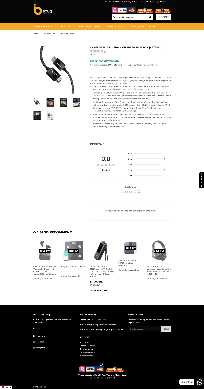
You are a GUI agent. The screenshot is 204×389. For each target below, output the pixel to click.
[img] (96, 51)
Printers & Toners (89, 26)
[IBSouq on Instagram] (101, 365)
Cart (166, 17)
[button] (147, 153)
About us (84, 342)
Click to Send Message (121, 65)
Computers (65, 26)
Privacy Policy (86, 356)
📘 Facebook (38, 342)
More (152, 26)
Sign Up (166, 329)
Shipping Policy (87, 352)
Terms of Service (87, 346)
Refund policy (86, 349)
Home (35, 34)
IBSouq (42, 387)
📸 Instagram (39, 347)
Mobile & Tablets (42, 26)
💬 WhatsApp (39, 336)
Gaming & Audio (115, 26)
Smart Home (137, 26)
